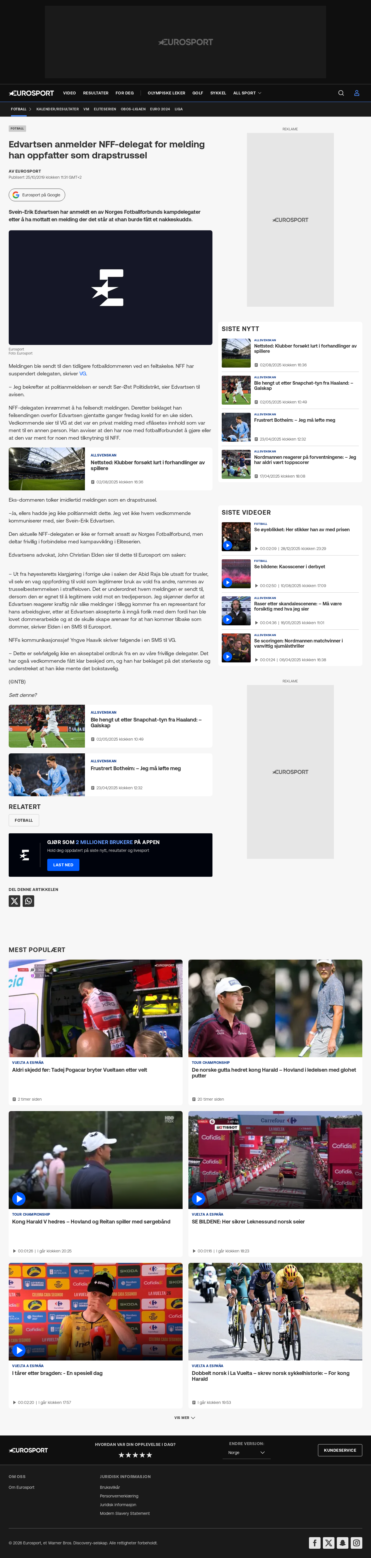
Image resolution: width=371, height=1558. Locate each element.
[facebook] (315, 1543)
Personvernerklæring (119, 1496)
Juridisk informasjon (118, 1504)
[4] (142, 1454)
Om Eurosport (21, 1487)
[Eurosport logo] (31, 93)
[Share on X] (14, 901)
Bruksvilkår (110, 1487)
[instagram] (356, 1543)
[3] (135, 1454)
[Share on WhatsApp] (28, 901)
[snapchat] (342, 1543)
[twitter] (328, 1543)
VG (82, 373)
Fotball (17, 128)
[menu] (341, 93)
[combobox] (247, 1452)
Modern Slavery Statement (125, 1513)
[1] (121, 1454)
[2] (128, 1454)
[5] (149, 1454)
